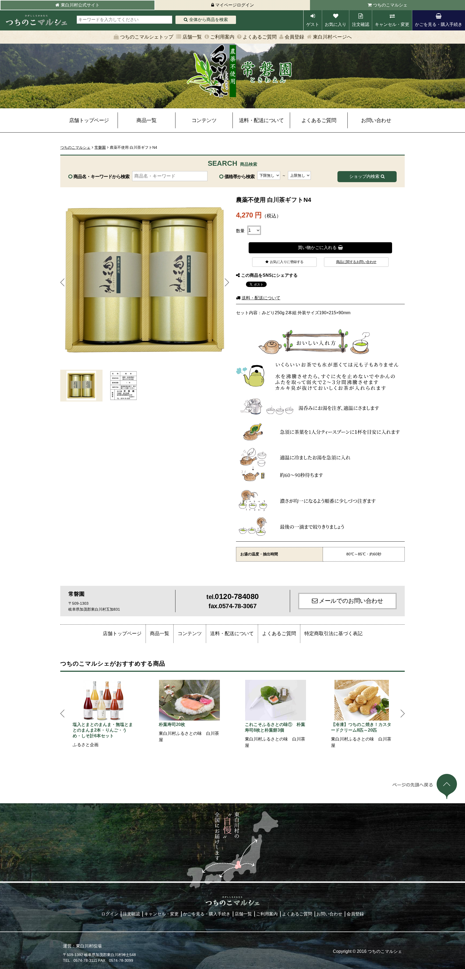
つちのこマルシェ (390, 5)
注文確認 (360, 24)
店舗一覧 (192, 37)
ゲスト (312, 24)
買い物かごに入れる (317, 247)
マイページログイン (234, 5)
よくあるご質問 (260, 37)
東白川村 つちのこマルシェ (36, 20)
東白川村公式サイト (80, 5)
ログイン (109, 914)
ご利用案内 (222, 37)
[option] (103, 714)
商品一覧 (146, 120)
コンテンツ (204, 120)
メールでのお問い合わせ (351, 600)
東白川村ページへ (332, 37)
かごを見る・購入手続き (438, 24)
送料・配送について (261, 120)
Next (227, 282)
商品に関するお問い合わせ (356, 262)
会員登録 (294, 37)
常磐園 (100, 147)
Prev (62, 282)
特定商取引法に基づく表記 (333, 633)
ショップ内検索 (364, 176)
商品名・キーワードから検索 (101, 176)
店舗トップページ (89, 120)
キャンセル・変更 (392, 24)
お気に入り (335, 24)
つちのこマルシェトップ (146, 37)
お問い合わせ (376, 120)
